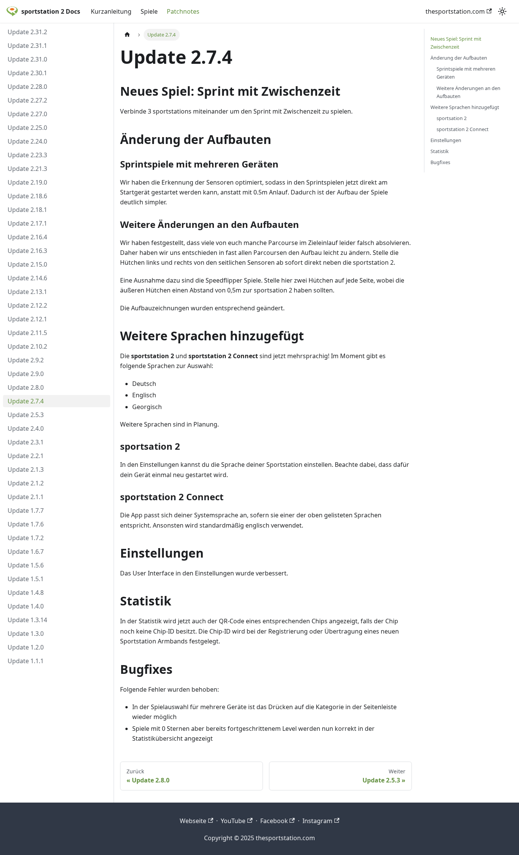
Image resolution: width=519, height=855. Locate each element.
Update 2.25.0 (27, 127)
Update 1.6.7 (26, 551)
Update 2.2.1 (26, 456)
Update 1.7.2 (26, 538)
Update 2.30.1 (27, 73)
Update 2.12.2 (27, 305)
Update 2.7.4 (26, 401)
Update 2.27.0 (27, 114)
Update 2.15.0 (27, 264)
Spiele (149, 11)
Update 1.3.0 (26, 633)
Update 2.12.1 (27, 319)
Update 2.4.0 (26, 428)
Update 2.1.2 (26, 483)
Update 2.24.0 (27, 141)
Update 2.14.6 (27, 278)
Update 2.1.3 (26, 469)
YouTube (233, 821)
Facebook (274, 821)
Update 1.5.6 (26, 565)
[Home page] (127, 35)
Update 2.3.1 (26, 442)
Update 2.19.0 (27, 182)
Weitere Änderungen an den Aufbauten (468, 92)
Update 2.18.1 (27, 209)
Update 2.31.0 (27, 59)
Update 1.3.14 (27, 620)
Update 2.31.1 (27, 45)
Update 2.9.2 (26, 360)
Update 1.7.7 (26, 510)
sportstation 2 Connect (463, 129)
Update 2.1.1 (26, 497)
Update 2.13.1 (27, 292)
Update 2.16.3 (27, 251)
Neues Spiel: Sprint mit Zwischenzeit (455, 42)
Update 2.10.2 (27, 346)
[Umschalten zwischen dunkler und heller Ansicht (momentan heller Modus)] (502, 11)
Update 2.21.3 (27, 168)
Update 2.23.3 (27, 155)
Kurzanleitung (111, 11)
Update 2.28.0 (27, 86)
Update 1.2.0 (26, 647)
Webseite (193, 821)
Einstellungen (445, 140)
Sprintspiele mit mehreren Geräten (466, 72)
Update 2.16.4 (27, 237)
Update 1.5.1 (26, 579)
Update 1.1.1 (26, 661)
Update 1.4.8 (26, 592)
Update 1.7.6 (26, 524)
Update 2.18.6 (27, 196)
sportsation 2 (452, 118)
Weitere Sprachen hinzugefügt (464, 107)
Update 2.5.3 (26, 415)
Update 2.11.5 (27, 333)
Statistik (439, 151)
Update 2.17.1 (27, 223)
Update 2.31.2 (27, 32)
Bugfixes (440, 162)
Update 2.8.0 (26, 387)
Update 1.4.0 (26, 606)
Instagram (317, 821)
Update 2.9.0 (26, 374)
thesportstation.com (455, 11)
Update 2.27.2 (27, 100)
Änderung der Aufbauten (458, 57)
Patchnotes (183, 11)
